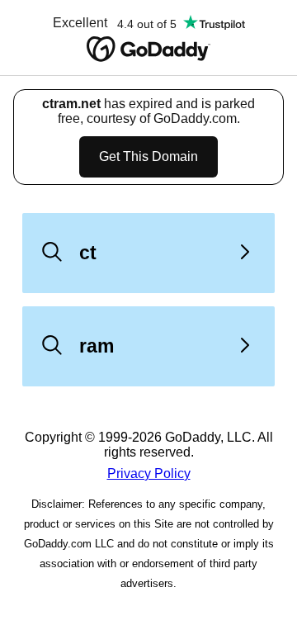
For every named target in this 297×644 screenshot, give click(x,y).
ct (88, 252)
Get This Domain (148, 156)
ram (96, 346)
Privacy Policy (149, 473)
